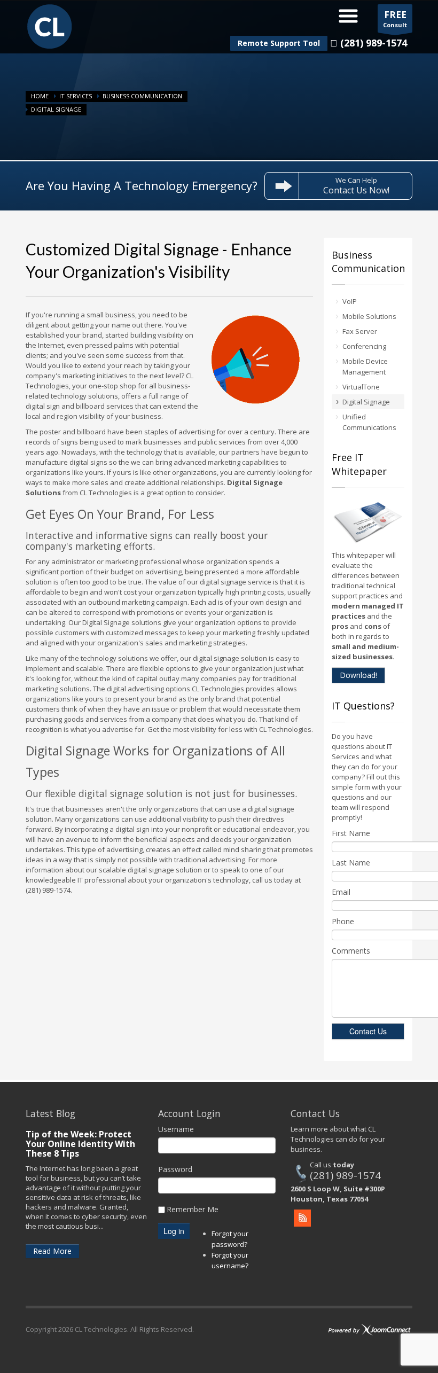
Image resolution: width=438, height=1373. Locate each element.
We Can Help (356, 185)
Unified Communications (369, 422)
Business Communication (142, 96)
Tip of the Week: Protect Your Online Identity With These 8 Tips (80, 1143)
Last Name (351, 862)
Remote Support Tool (279, 43)
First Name (351, 833)
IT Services (75, 96)
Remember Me (192, 1209)
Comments (351, 951)
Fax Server (359, 331)
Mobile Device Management (365, 366)
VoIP (349, 301)
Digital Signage (366, 402)
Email (341, 892)
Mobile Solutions (369, 316)
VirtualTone (361, 387)
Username (176, 1129)
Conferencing (364, 346)
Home (40, 96)
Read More (52, 1251)
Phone (343, 921)
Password (175, 1169)
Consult (395, 19)
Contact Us (368, 1031)
